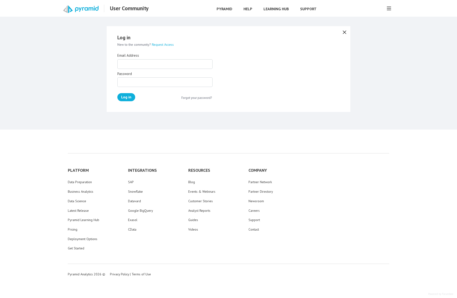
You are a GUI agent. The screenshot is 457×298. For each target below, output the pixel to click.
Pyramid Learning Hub (83, 220)
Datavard (134, 201)
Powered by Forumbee (440, 294)
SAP (131, 182)
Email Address (128, 55)
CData (132, 229)
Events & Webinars (201, 191)
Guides (193, 220)
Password (124, 74)
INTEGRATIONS (142, 170)
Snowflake (135, 191)
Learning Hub (276, 9)
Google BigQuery (140, 210)
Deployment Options (82, 239)
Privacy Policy (119, 274)
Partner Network (260, 182)
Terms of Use (141, 274)
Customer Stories (200, 201)
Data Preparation (80, 182)
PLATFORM (78, 170)
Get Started (76, 248)
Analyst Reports (199, 210)
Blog (191, 182)
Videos (193, 229)
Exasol (132, 220)
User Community (129, 8)
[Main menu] (389, 8)
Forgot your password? (196, 98)
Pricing (72, 229)
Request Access (163, 44)
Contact (253, 229)
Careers (254, 210)
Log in (126, 97)
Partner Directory (260, 191)
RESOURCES (199, 170)
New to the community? (134, 44)
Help (247, 9)
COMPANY (257, 170)
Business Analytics (80, 191)
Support (308, 9)
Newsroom (256, 201)
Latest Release (78, 210)
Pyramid (224, 9)
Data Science (77, 201)
